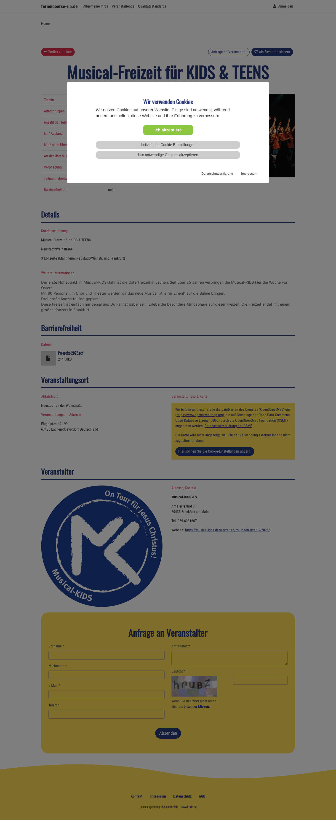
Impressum (249, 173)
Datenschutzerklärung (217, 173)
